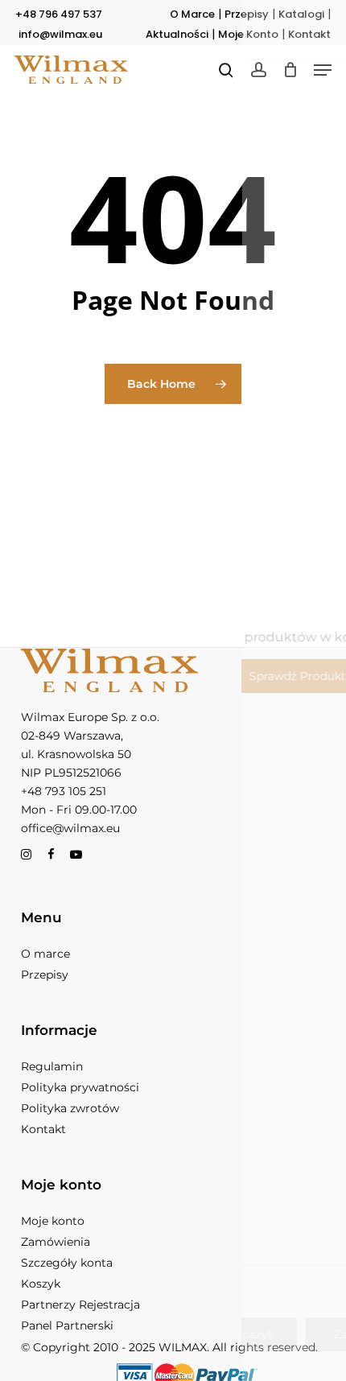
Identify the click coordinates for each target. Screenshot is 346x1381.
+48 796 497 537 (58, 14)
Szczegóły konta (67, 1262)
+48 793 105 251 (63, 791)
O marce (45, 953)
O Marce (192, 14)
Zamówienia (55, 1242)
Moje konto (52, 1221)
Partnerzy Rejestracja (80, 1304)
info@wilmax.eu (60, 34)
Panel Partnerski (67, 1325)
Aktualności (177, 34)
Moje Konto (248, 34)
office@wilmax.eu (70, 828)
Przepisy (246, 14)
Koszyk (40, 1283)
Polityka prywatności (80, 1087)
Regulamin (52, 1066)
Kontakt (309, 34)
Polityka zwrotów (70, 1108)
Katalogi (301, 14)
